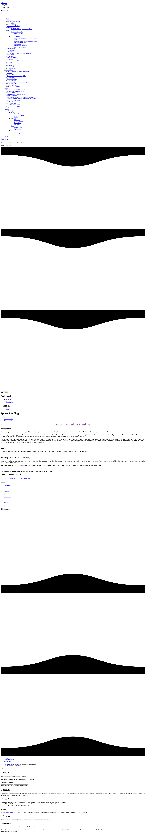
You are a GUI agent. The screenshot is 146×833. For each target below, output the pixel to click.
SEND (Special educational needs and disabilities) (20, 97)
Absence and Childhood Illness (15, 91)
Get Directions (9, 402)
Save (15, 831)
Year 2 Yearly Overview (20, 45)
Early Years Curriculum (17, 32)
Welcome (9, 20)
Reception (13, 118)
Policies (9, 62)
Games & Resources (19, 115)
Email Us (7, 401)
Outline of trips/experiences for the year (17, 82)
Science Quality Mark (13, 85)
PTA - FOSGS (11, 101)
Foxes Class (17, 123)
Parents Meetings (12, 79)
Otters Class (17, 133)
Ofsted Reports (11, 65)
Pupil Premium (11, 67)
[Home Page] (5, 139)
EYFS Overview (18, 33)
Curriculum (10, 30)
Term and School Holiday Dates (16, 89)
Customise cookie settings (20, 785)
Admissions (10, 64)
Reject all (3, 785)
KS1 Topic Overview (20, 42)
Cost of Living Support (13, 86)
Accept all (10, 785)
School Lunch (11, 92)
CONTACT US (11, 57)
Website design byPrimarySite (12, 765)
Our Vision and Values (13, 26)
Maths (15, 39)
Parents (6, 88)
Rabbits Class (17, 132)
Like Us (7, 409)
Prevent (9, 51)
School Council (11, 80)
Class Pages (10, 111)
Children (6, 109)
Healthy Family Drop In (13, 104)
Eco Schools (10, 77)
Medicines (10, 107)
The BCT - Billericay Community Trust (21, 29)
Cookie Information (9, 759)
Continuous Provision (20, 35)
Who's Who (10, 56)
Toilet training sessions (13, 106)
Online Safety (11, 54)
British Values (11, 48)
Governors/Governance (13, 21)
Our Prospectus (11, 24)
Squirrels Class (18, 129)
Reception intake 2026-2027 (15, 60)
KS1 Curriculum (15, 36)
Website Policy (8, 761)
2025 (12, 23)
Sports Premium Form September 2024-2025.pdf (17, 478)
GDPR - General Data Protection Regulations (19, 53)
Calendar (9, 73)
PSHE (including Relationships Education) (25, 41)
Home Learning (18, 121)
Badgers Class (18, 127)
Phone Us (8, 399)
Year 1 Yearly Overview (20, 44)
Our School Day (11, 50)
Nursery (13, 112)
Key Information (8, 59)
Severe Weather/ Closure (14, 100)
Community (10, 27)
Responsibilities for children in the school (18, 71)
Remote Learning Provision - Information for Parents (21, 98)
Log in (7, 7)
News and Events (8, 70)
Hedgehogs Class (18, 124)
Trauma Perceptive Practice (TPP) (16, 76)
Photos (16, 117)
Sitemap (6, 758)
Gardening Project (12, 83)
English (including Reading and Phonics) (25, 38)
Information (17, 120)
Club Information (12, 95)
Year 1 (12, 126)
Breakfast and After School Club (16, 94)
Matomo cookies (9, 812)
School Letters (11, 74)
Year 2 (12, 130)
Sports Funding (11, 68)
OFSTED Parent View (13, 103)
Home (5, 17)
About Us (6, 18)
